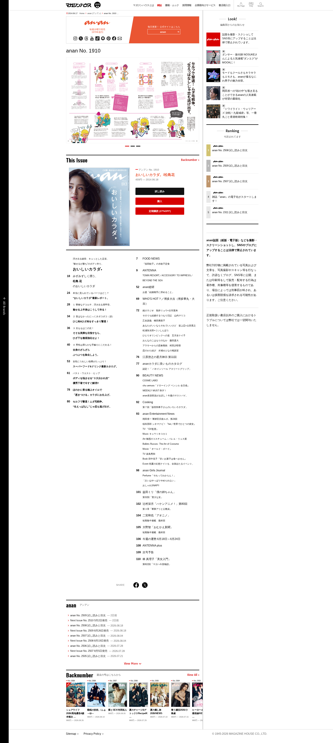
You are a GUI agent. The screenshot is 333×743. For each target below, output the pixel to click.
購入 (159, 201)
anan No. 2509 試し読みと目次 (93, 615)
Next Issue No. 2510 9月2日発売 (94, 620)
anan (163, 31)
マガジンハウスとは (143, 5)
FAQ (251, 3)
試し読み (160, 191)
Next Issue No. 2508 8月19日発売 (98, 640)
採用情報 (186, 5)
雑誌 (159, 5)
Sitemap (71, 733)
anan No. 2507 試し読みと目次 (96, 635)
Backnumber (189, 160)
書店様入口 (224, 5)
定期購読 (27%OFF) (160, 211)
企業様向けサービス (205, 5)
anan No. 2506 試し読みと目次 (96, 645)
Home (81, 13)
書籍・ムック (172, 5)
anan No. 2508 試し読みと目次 (96, 625)
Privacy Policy (92, 733)
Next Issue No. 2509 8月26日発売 (98, 630)
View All (192, 675)
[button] (127, 146)
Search (260, 3)
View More (131, 663)
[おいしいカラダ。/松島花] (99, 207)
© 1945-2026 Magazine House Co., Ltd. (239, 733)
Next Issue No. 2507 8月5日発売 (97, 650)
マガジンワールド (83, 5)
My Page (241, 3)
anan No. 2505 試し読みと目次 (96, 656)
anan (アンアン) (94, 13)
